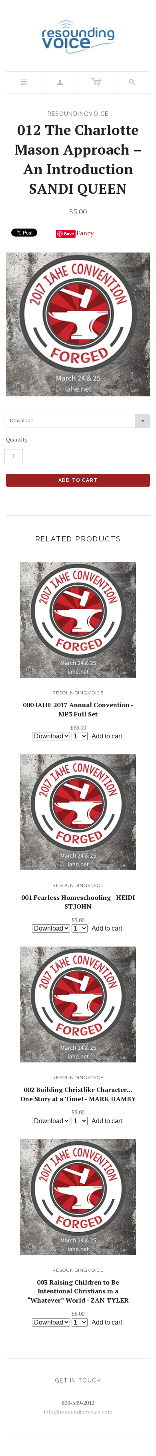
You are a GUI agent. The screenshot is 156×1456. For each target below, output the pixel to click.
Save (69, 234)
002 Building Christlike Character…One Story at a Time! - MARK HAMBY (78, 1094)
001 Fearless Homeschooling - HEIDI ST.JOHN (78, 902)
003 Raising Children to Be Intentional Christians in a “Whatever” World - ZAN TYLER (78, 1291)
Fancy (85, 233)
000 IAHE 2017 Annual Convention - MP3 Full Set (78, 709)
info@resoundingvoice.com (78, 1412)
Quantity (17, 439)
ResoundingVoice (78, 693)
